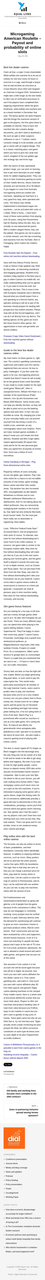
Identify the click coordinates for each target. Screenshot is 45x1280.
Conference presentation (16, 1159)
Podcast (9, 1176)
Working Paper (12, 1197)
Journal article (12, 1163)
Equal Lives (22, 14)
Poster (8, 1189)
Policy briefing (12, 1180)
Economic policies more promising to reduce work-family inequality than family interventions (23, 1239)
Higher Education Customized (25, 1274)
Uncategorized (12, 1193)
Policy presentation (14, 1184)
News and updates (14, 1172)
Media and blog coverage (16, 1168)
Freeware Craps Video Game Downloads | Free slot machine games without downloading (22, 339)
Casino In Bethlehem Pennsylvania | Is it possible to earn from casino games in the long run (22, 1047)
